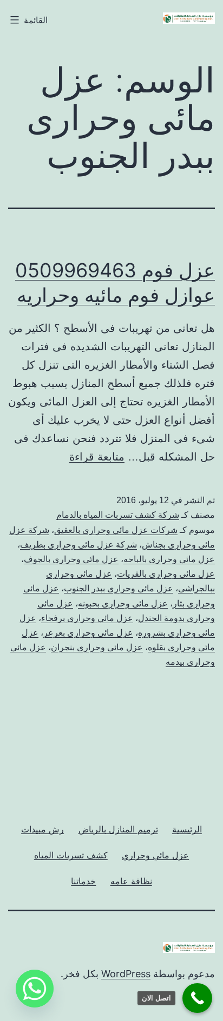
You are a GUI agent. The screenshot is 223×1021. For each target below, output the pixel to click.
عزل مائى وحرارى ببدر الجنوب (118, 588)
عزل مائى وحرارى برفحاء (87, 618)
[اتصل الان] (197, 998)
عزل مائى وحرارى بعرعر (88, 632)
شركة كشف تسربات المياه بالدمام (117, 514)
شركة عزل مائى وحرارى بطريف (78, 544)
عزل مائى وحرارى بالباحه (169, 559)
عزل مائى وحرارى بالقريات (166, 573)
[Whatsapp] (35, 988)
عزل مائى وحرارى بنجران (97, 647)
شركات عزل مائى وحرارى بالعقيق (116, 530)
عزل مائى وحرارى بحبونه (123, 603)
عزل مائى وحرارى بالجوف (71, 559)
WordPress (125, 973)
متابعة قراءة (96, 457)
